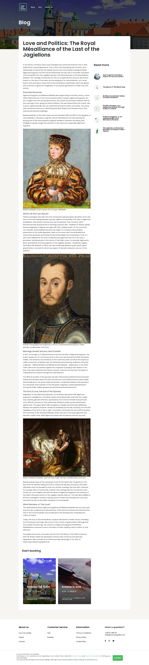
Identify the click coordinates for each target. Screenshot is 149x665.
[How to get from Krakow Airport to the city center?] (97, 76)
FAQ (40, 7)
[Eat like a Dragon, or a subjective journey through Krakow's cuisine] (97, 109)
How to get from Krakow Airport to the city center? (113, 76)
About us (48, 7)
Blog (33, 7)
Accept (117, 658)
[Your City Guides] (23, 7)
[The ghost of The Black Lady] (97, 87)
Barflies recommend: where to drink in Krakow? (114, 97)
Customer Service (57, 627)
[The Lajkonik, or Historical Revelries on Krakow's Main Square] (97, 131)
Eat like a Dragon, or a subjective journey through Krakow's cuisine (113, 107)
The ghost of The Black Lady (114, 87)
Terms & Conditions (83, 633)
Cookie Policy (81, 641)
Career (21, 637)
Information (82, 627)
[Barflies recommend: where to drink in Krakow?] (97, 97)
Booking (50, 637)
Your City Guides (25, 633)
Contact (22, 641)
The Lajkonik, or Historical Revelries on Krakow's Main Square (113, 129)
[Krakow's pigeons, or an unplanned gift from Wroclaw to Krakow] (97, 120)
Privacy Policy (81, 637)
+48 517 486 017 (111, 633)
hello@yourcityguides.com (115, 635)
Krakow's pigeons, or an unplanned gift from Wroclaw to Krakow (112, 118)
